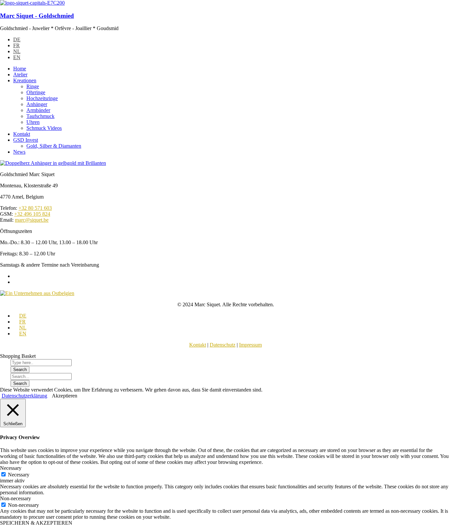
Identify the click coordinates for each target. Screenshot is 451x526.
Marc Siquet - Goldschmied (37, 15)
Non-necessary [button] (15, 498)
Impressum (250, 345)
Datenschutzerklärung (24, 395)
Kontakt (197, 345)
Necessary (18, 474)
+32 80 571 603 (35, 208)
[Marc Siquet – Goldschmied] (32, 3)
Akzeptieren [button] (64, 395)
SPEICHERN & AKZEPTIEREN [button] (36, 523)
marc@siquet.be (32, 220)
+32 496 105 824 (32, 214)
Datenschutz (222, 345)
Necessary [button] (10, 468)
